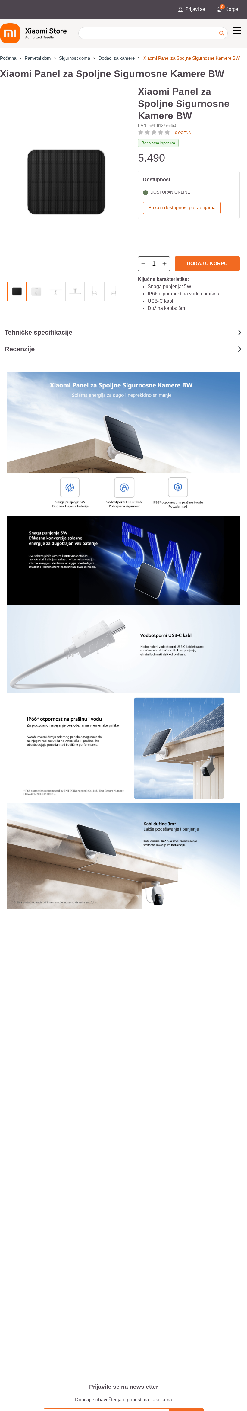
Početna (8, 58)
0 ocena (183, 133)
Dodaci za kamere (116, 58)
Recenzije (20, 349)
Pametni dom (38, 58)
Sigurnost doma (74, 58)
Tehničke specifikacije (38, 332)
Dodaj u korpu (207, 263)
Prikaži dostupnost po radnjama (182, 207)
